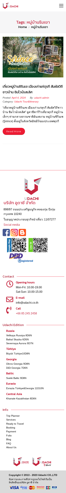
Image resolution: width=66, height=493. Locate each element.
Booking (10, 427)
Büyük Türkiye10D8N (18, 353)
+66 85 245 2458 (26, 313)
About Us (11, 447)
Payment (11, 431)
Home (22, 27)
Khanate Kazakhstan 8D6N (21, 398)
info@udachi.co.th (27, 302)
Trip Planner (13, 415)
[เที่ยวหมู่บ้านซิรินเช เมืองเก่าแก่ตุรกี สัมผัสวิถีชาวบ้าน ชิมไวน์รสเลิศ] (33, 57)
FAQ (8, 443)
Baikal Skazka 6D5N (17, 339)
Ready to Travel (15, 423)
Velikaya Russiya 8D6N (19, 335)
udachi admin (41, 97)
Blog (8, 439)
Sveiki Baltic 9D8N (16, 378)
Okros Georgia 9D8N (18, 363)
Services (11, 419)
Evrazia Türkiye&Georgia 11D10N (25, 388)
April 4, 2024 (19, 97)
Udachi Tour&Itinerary (26, 101)
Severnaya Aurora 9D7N (19, 343)
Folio (9, 435)
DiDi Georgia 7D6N (16, 367)
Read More (13, 131)
